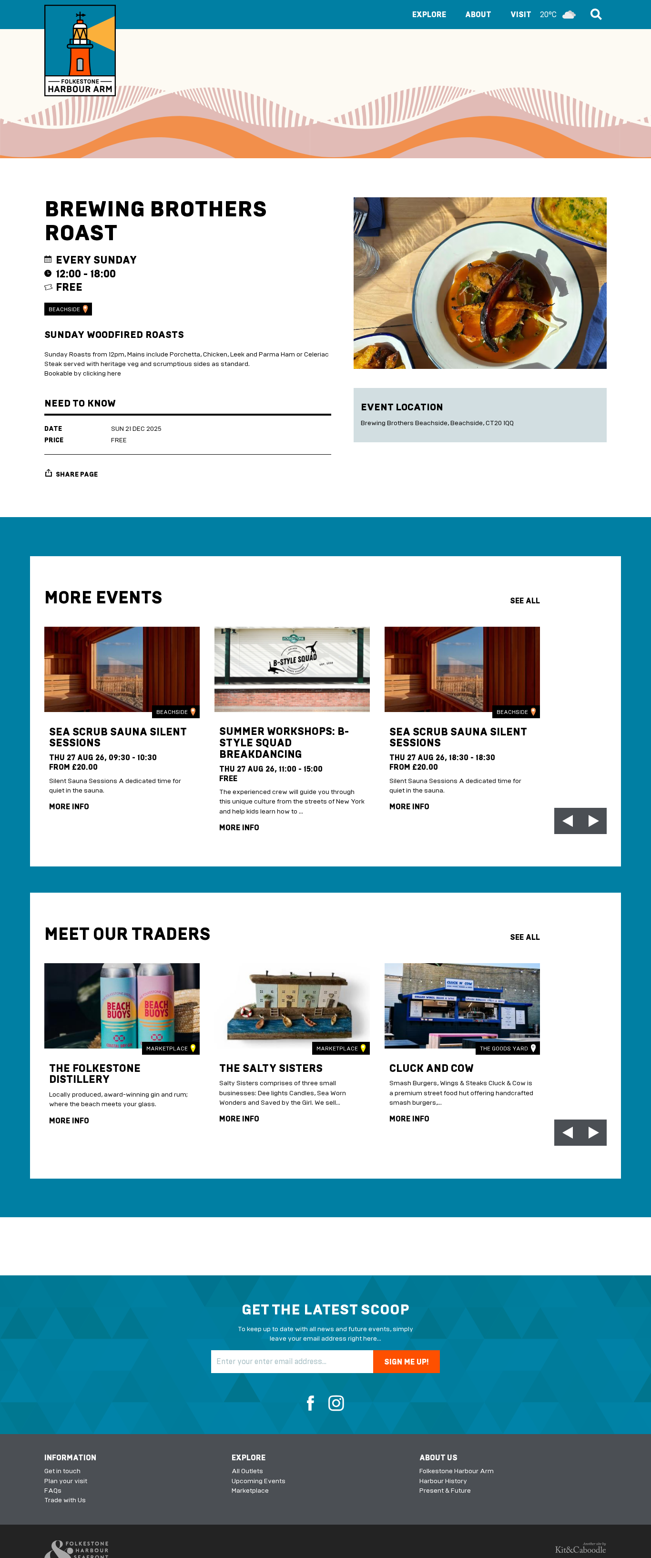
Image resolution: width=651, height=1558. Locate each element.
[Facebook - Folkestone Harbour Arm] (313, 1404)
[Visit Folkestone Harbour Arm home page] (80, 50)
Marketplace (167, 1048)
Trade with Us (65, 1500)
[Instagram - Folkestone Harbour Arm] (333, 1404)
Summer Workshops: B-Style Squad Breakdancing (284, 743)
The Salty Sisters (271, 1068)
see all (525, 601)
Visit (533, 14)
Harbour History (443, 1481)
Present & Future (445, 1491)
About (478, 14)
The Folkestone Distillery (95, 1074)
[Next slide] (593, 821)
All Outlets (247, 1471)
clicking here (102, 373)
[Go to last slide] (567, 821)
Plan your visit (65, 1481)
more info (69, 807)
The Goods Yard (504, 1048)
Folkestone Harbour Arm (456, 1471)
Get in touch (62, 1471)
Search (595, 14)
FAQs (52, 1491)
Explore (429, 14)
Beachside (64, 309)
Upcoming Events (258, 1481)
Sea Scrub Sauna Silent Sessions (117, 737)
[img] (122, 669)
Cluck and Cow (431, 1068)
